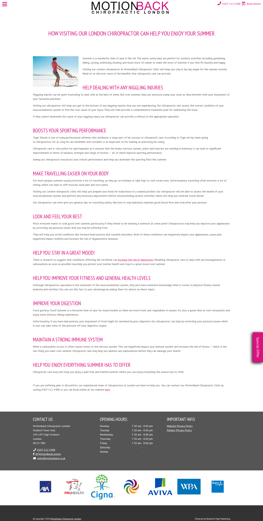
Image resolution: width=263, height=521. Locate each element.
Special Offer (258, 347)
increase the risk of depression (135, 259)
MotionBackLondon (49, 454)
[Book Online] (243, 3)
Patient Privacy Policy (179, 430)
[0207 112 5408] (219, 3)
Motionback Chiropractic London (66, 518)
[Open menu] (4, 4)
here (107, 389)
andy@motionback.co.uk (51, 458)
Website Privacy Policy (180, 426)
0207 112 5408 (231, 3)
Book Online (254, 3)
